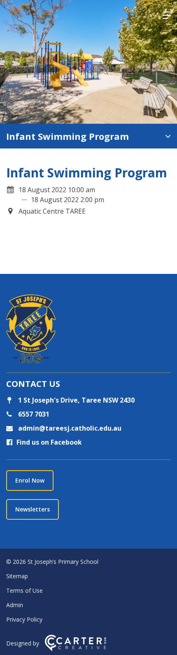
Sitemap (17, 576)
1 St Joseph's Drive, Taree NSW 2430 (75, 400)
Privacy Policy (24, 619)
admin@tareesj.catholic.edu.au (68, 428)
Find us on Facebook (49, 442)
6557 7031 (32, 414)
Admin (14, 605)
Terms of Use (24, 590)
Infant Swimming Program (67, 136)
